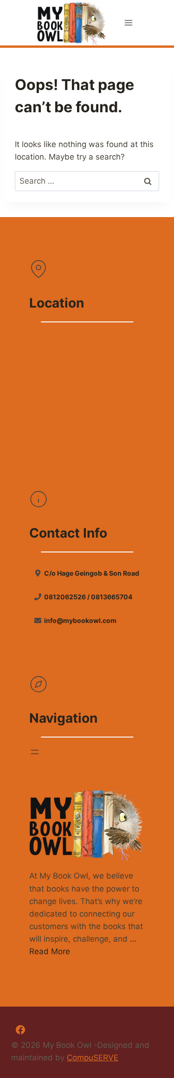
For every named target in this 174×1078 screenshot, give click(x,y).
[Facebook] (20, 1029)
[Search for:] (87, 181)
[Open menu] (128, 23)
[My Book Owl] (72, 22)
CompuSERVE (92, 1057)
